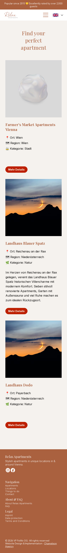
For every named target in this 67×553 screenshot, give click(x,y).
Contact (9, 494)
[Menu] (45, 15)
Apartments (11, 485)
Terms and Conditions (17, 521)
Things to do (12, 491)
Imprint (9, 515)
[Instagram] (8, 470)
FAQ (7, 506)
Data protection (14, 518)
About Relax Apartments (18, 503)
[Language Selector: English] (58, 15)
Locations (10, 488)
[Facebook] (13, 470)
